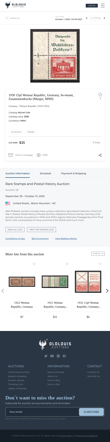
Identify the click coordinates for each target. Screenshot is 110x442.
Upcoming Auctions (19, 372)
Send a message (24, 155)
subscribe (91, 411)
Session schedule (17, 376)
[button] (3, 291)
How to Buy (53, 380)
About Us (52, 376)
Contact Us (93, 372)
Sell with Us (93, 376)
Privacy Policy (43, 418)
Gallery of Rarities (17, 388)
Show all (97, 253)
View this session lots (41, 229)
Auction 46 (14, 18)
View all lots (15, 229)
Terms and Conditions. (87, 435)
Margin (31, 132)
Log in (91, 5)
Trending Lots (15, 384)
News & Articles (55, 372)
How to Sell (53, 384)
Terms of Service (56, 418)
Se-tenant (16, 132)
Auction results (16, 380)
